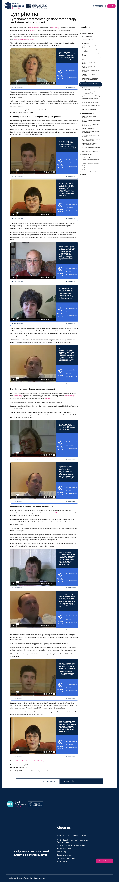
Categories (98, 6)
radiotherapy (55, 28)
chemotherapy (34, 28)
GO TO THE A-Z (105, 860)
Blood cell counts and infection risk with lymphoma (32, 761)
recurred (33, 30)
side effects (48, 398)
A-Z (111, 6)
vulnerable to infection (57, 513)
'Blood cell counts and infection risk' (25, 39)
